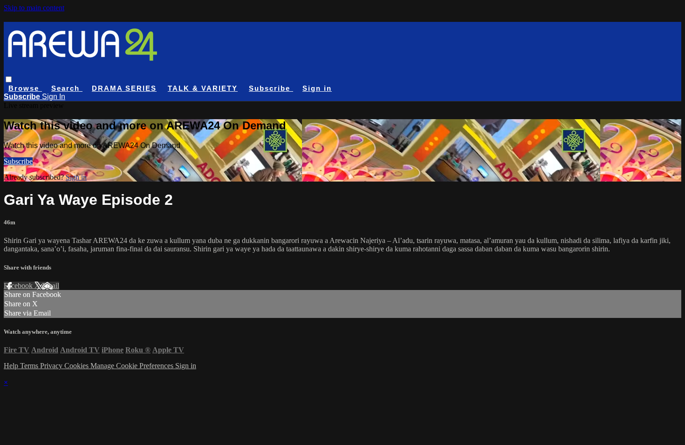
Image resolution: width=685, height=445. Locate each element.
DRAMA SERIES (124, 88)
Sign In (53, 97)
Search (66, 88)
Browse (25, 88)
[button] (9, 79)
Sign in (317, 88)
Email (50, 286)
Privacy (52, 366)
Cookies (77, 366)
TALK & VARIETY (203, 88)
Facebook (19, 286)
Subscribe (18, 161)
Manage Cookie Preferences (132, 366)
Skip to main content (34, 8)
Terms (30, 366)
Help (12, 366)
